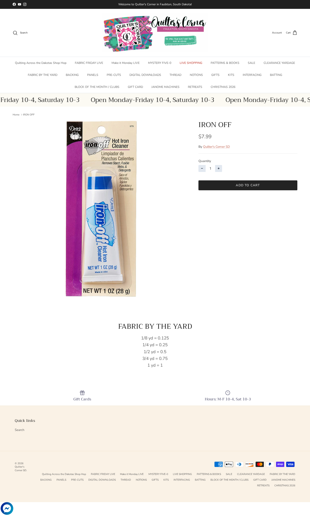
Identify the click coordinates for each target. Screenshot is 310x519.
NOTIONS (196, 75)
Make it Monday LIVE (126, 63)
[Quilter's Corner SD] (155, 33)
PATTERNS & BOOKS (225, 63)
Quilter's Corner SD (216, 147)
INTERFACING (252, 75)
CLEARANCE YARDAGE (279, 63)
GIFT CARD (135, 87)
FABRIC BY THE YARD (42, 75)
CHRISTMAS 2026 (223, 87)
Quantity (204, 161)
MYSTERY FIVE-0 (159, 63)
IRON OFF (29, 114)
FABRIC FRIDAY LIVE (89, 63)
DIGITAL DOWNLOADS (145, 75)
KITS (231, 75)
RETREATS (195, 87)
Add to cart (248, 185)
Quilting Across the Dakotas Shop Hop (40, 63)
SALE (251, 63)
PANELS (92, 75)
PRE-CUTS (114, 75)
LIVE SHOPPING (191, 63)
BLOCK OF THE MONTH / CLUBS (97, 87)
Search (19, 430)
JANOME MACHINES (165, 87)
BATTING (276, 75)
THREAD (175, 75)
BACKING (72, 75)
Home (16, 114)
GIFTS (215, 75)
